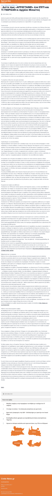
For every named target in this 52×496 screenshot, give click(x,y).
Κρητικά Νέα (6, 1)
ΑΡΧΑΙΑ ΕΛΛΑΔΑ (7, 5)
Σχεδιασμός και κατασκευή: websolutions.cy (12, 493)
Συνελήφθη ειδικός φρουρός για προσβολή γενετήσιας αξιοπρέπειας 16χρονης (26, 419)
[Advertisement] (26, 462)
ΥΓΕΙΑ (16, 5)
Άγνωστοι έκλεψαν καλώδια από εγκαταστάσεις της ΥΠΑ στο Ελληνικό (27, 423)
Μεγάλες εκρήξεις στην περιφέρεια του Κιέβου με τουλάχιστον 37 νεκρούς (25, 404)
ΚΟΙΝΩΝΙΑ (13, 5)
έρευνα (2, 5)
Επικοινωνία (4, 488)
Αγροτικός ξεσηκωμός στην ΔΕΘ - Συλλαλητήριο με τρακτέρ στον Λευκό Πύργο (27, 413)
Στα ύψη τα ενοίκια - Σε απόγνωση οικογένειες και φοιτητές (24, 409)
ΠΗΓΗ (2, 387)
